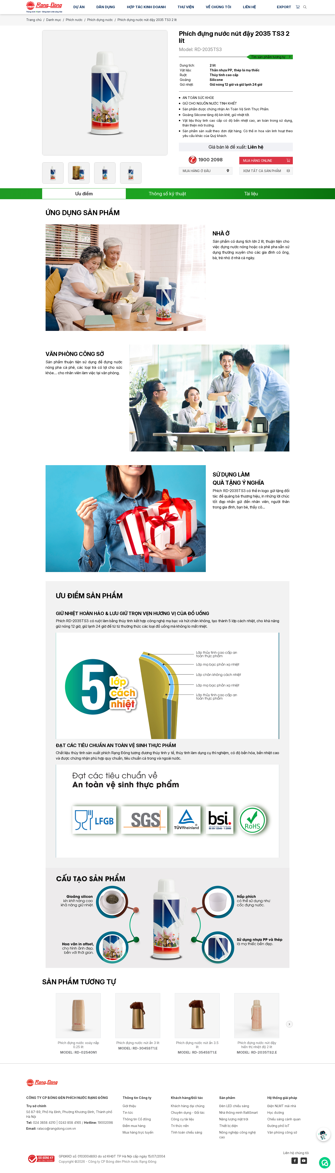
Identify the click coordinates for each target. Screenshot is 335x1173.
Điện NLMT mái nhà (281, 1106)
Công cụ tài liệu (182, 1119)
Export (284, 7)
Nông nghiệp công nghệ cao (237, 1134)
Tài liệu (251, 193)
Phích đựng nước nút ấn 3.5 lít (197, 1045)
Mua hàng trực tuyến (138, 1132)
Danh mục (53, 20)
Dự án (79, 7)
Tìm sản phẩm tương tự (268, 57)
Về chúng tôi (218, 7)
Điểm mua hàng (134, 1126)
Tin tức (128, 1112)
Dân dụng (105, 7)
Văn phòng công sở (282, 1132)
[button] (289, 1024)
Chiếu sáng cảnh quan (284, 1119)
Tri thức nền (180, 1126)
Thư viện (186, 7)
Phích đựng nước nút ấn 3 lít (137, 1043)
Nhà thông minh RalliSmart (238, 1112)
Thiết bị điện (228, 1126)
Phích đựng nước (100, 20)
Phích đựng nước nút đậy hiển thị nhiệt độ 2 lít (256, 1045)
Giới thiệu (129, 1106)
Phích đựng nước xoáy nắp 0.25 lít (78, 1045)
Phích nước (74, 20)
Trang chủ (33, 20)
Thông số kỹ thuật (167, 193)
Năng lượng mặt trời (233, 1119)
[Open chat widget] (324, 1162)
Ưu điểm (84, 193)
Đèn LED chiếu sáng (234, 1106)
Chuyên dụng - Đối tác (188, 1112)
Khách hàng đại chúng (187, 1106)
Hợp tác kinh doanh (146, 7)
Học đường (275, 1112)
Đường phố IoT (278, 1126)
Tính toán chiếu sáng (186, 1132)
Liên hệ (249, 7)
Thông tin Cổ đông (137, 1119)
